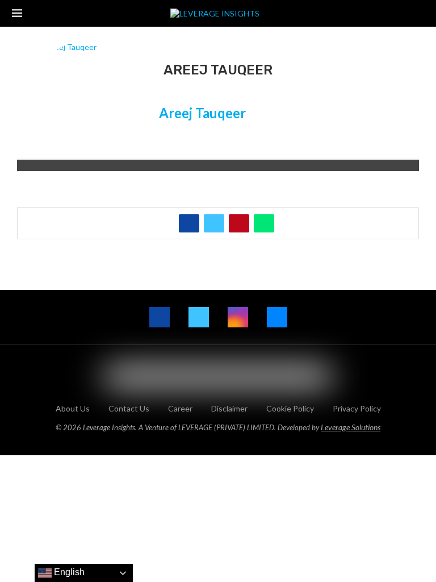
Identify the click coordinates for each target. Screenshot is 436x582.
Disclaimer (229, 408)
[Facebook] (159, 317)
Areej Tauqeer (202, 113)
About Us (73, 408)
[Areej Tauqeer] (88, 90)
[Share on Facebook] (189, 223)
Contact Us (128, 408)
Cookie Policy (290, 408)
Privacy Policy (357, 408)
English (68, 572)
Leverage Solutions (350, 427)
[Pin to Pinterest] (239, 223)
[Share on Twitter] (214, 223)
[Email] (277, 317)
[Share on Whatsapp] (264, 223)
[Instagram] (238, 317)
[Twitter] (198, 317)
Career (180, 408)
